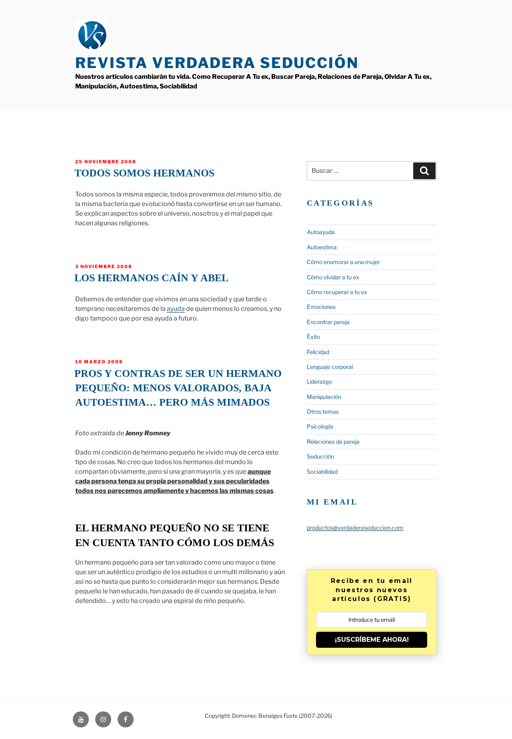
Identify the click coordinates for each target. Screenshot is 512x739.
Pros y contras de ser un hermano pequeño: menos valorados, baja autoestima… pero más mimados (178, 388)
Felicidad (318, 351)
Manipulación (324, 396)
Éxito (313, 336)
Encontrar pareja (328, 321)
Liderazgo (319, 381)
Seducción (320, 456)
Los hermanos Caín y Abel (151, 278)
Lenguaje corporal (330, 366)
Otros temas (323, 411)
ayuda (176, 308)
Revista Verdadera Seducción (217, 63)
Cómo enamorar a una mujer (343, 261)
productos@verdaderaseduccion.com (355, 527)
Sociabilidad (322, 471)
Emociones (321, 306)
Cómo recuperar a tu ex (337, 291)
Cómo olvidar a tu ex (333, 277)
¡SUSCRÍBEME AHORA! (372, 639)
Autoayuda (321, 231)
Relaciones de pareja (333, 441)
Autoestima (322, 247)
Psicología (320, 426)
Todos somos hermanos (144, 173)
